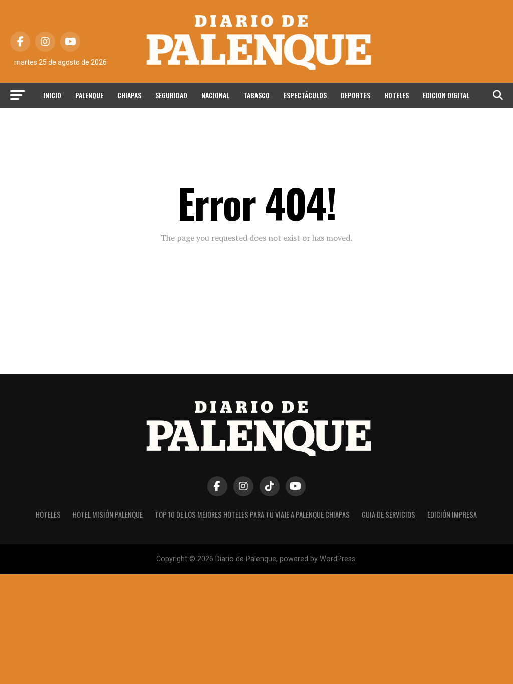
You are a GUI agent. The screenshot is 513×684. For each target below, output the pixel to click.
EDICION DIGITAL (446, 95)
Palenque (89, 95)
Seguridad (171, 95)
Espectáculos (305, 95)
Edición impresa (452, 514)
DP (256, 121)
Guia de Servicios (388, 514)
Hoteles (396, 95)
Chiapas (129, 95)
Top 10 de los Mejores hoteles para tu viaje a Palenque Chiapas (252, 514)
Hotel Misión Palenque (108, 514)
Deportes (355, 95)
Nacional (215, 95)
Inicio (52, 95)
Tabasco (256, 95)
